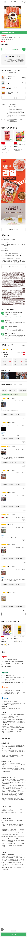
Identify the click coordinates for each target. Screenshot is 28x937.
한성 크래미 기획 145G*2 (19, 144)
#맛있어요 (4, 390)
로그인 (8, 121)
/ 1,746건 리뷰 (6, 52)
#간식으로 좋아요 (12, 390)
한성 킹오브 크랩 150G (6, 146)
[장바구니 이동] (24, 2)
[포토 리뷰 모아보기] (25, 370)
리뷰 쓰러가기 (21, 345)
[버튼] (25, 394)
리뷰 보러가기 (21, 56)
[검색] (22, 2)
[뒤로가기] (2, 2)
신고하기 (23, 400)
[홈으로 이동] (5, 2)
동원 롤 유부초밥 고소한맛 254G (6, 639)
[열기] (13, 931)
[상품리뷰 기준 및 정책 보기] (22, 384)
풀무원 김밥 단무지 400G (19, 636)
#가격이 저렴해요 (22, 390)
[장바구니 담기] (11, 139)
